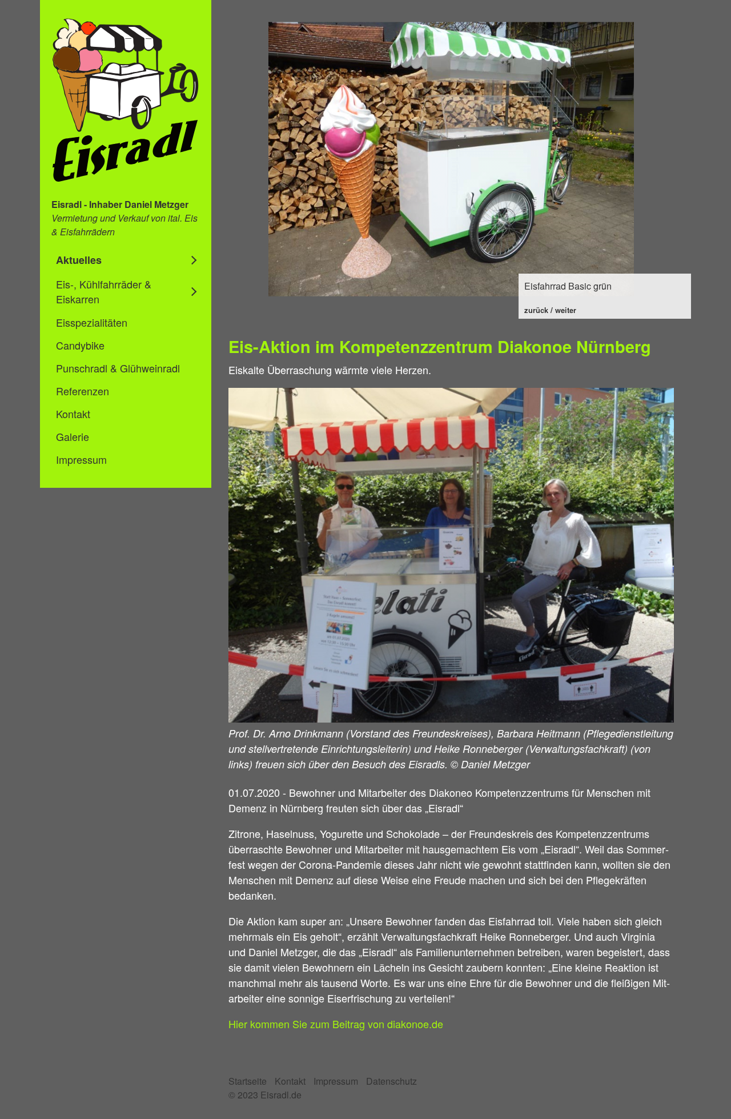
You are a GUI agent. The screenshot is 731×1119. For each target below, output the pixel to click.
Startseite (247, 1081)
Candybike (80, 345)
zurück (536, 309)
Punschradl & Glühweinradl (118, 367)
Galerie (72, 436)
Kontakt (73, 413)
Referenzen (82, 390)
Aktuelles (79, 259)
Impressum (81, 459)
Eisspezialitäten (91, 322)
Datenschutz (391, 1081)
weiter (565, 309)
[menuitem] (125, 260)
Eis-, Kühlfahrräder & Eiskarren (103, 291)
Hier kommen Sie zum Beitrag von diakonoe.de (335, 1023)
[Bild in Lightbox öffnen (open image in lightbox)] (451, 555)
